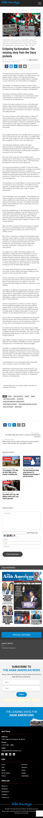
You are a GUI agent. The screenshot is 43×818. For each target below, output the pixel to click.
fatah (10, 396)
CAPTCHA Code (32, 533)
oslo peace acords (9, 399)
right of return (8, 407)
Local (3, 764)
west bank (18, 407)
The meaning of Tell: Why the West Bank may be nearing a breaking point (10, 472)
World (3, 770)
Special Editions (21, 635)
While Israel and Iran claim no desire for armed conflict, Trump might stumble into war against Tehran (20, 442)
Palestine (20, 399)
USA (3, 767)
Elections (27, 458)
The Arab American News (18, 809)
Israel (33, 396)
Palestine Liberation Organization (13, 401)
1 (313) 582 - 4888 (8, 745)
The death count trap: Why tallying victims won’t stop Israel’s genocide (10, 496)
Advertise (5, 789)
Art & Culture (6, 773)
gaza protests (18, 396)
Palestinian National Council (28, 404)
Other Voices (15, 61)
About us (5, 786)
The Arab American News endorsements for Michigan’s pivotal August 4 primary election (31, 473)
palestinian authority (10, 404)
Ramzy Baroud (33, 60)
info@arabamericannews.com (11, 751)
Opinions (7, 61)
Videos (4, 776)
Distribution (5, 792)
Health (24, 773)
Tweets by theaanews (9, 648)
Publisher (5, 794)
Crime (23, 770)
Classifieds (25, 776)
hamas (27, 396)
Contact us (5, 797)
